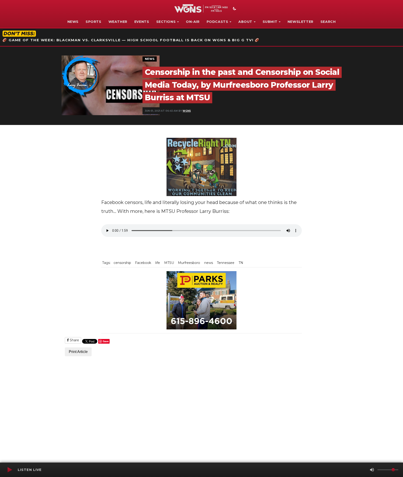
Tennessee (225, 263)
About (245, 22)
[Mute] (371, 469)
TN (241, 263)
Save (106, 341)
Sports (93, 22)
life (157, 263)
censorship (122, 263)
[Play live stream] (9, 470)
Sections (166, 22)
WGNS (187, 110)
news (208, 263)
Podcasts (217, 22)
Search (328, 22)
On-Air (193, 22)
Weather (117, 22)
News (73, 22)
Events (141, 22)
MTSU (169, 263)
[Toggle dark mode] (233, 9)
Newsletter (300, 22)
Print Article (78, 352)
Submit (270, 22)
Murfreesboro (189, 263)
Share (74, 340)
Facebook (143, 263)
